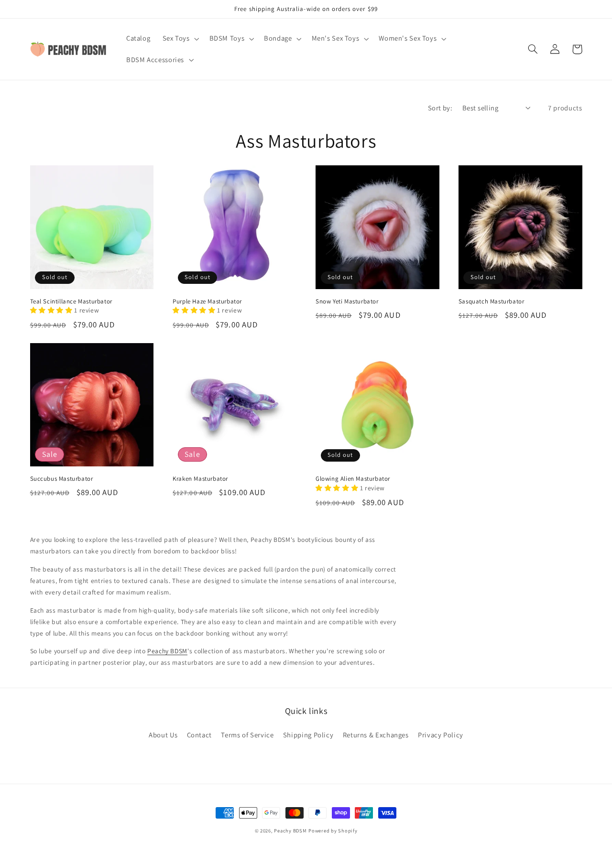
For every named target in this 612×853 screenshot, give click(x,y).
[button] (179, 38)
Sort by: (440, 107)
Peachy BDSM (167, 651)
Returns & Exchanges (376, 734)
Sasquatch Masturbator (492, 301)
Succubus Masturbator (61, 479)
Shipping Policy (308, 734)
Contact (199, 734)
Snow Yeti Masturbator (347, 301)
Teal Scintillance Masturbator (71, 301)
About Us (163, 734)
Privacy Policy (440, 734)
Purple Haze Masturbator (207, 301)
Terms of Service (247, 734)
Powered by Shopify (332, 830)
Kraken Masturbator (200, 479)
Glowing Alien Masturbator (353, 479)
